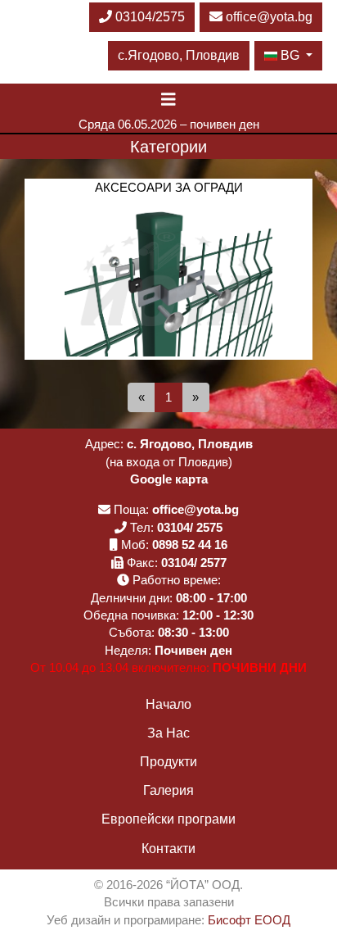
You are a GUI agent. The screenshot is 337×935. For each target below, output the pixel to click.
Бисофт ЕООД (249, 920)
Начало (168, 704)
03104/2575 (148, 17)
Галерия (168, 790)
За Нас (168, 733)
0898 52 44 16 (189, 544)
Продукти (168, 762)
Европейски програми (168, 819)
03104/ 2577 (194, 563)
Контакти (168, 849)
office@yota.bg (269, 17)
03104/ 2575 (189, 527)
